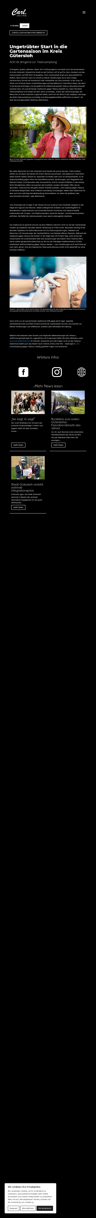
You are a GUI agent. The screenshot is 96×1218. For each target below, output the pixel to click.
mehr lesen (18, 445)
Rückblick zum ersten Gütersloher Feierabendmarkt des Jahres (65, 423)
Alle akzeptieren (44, 1208)
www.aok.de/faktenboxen (20, 341)
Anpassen (13, 1208)
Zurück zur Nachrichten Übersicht (28, 33)
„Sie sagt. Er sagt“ (23, 419)
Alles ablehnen (28, 1208)
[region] (30, 1198)
